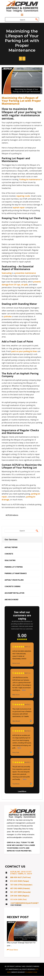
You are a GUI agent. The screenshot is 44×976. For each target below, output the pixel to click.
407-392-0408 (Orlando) (20, 888)
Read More (13, 950)
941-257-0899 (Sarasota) (20, 892)
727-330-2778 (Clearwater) (21, 885)
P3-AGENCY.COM (31, 972)
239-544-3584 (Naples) (19, 896)
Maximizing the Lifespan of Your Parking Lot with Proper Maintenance (21, 100)
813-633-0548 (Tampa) (19, 881)
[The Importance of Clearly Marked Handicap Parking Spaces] (20, 59)
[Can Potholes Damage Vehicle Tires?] (23, 59)
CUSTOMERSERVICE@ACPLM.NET (24, 903)
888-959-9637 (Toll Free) (20, 877)
